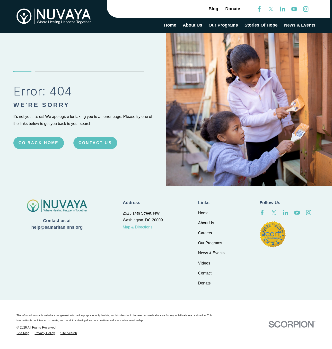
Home (203, 213)
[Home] (54, 16)
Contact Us (95, 143)
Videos (204, 263)
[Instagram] (305, 9)
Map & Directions (137, 227)
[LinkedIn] (282, 9)
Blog (213, 8)
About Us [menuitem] (192, 25)
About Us (206, 223)
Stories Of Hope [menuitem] (261, 25)
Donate (232, 8)
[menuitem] (23, 333)
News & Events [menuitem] (299, 25)
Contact (204, 273)
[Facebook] (259, 9)
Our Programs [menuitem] (223, 25)
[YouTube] (294, 9)
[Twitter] (271, 9)
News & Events (211, 253)
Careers (205, 233)
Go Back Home (38, 143)
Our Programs (210, 243)
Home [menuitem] (170, 25)
